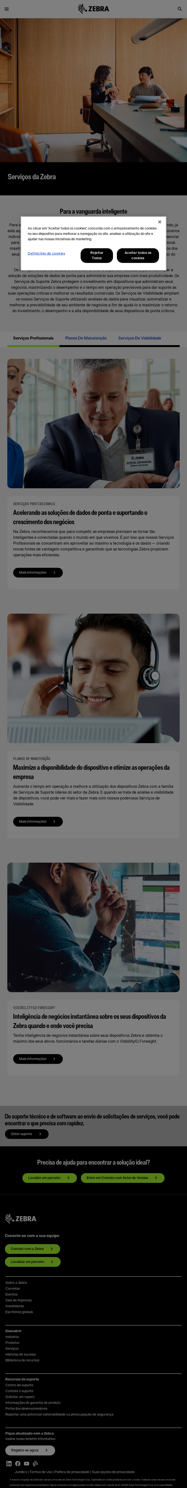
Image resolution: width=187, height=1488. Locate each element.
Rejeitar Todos (96, 255)
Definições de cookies (46, 253)
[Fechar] (159, 222)
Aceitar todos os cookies (138, 255)
